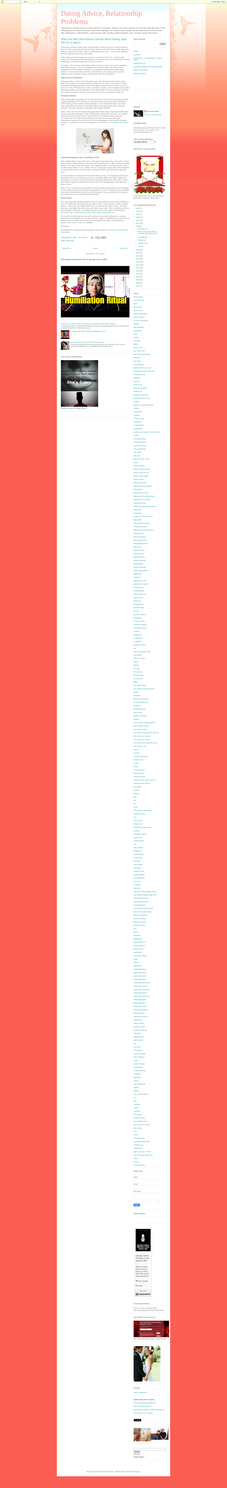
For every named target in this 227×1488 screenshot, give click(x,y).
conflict (136, 435)
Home (96, 248)
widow (136, 1158)
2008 (138, 283)
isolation (136, 790)
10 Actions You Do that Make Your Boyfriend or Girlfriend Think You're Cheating (88, 324)
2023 (138, 217)
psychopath (138, 952)
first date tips (138, 679)
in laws (136, 763)
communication (139, 425)
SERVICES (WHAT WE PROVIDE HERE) (148, 67)
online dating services (141, 902)
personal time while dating (142, 912)
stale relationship (139, 1084)
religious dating (139, 1023)
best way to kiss (139, 351)
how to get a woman (140, 729)
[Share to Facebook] (103, 237)
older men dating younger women (145, 891)
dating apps (70, 241)
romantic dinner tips (140, 1030)
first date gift (138, 672)
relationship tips (139, 1013)
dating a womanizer (140, 483)
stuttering (137, 1104)
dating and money (140, 503)
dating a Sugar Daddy (141, 476)
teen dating (137, 1114)
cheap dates (138, 412)
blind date (137, 358)
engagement (138, 635)
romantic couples (139, 1027)
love (135, 817)
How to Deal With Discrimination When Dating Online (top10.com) (92, 212)
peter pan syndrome (140, 915)
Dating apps (65, 47)
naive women (138, 864)
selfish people (138, 1040)
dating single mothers (141, 570)
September (142, 243)
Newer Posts (67, 248)
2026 (138, 208)
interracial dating (139, 776)
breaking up (138, 391)
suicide (136, 1108)
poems (136, 932)
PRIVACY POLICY (140, 74)
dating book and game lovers (143, 530)
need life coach (139, 871)
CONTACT (137, 55)
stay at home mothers (141, 1094)
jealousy (136, 793)
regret (136, 959)
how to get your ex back (142, 739)
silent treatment (139, 1057)
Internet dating (138, 773)
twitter (136, 1135)
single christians (139, 1064)
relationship (137, 966)
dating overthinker (140, 560)
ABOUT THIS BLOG (141, 70)
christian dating (139, 418)
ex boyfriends (138, 638)
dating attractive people (142, 523)
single (136, 1060)
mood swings (138, 858)
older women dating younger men (145, 895)
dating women (138, 597)
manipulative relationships (142, 827)
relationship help (139, 1003)
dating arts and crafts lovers (143, 516)
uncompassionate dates (142, 1141)
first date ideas (139, 675)
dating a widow (139, 479)
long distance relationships (143, 810)
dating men (137, 547)
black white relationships (142, 354)
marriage (137, 831)
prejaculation (138, 939)
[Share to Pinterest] (105, 237)
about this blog (139, 300)
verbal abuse (138, 1148)
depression (137, 601)
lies (135, 800)
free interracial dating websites (144, 689)
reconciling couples (140, 956)
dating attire (138, 520)
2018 (138, 253)
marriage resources (140, 834)
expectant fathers (140, 645)
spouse (136, 1081)
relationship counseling (141, 989)
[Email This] (96, 237)
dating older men (139, 557)
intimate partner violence (142, 783)
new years (137, 881)
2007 (138, 286)
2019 (138, 250)
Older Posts (124, 248)
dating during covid (140, 540)
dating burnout (138, 533)
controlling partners (140, 442)
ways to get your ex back (142, 1152)
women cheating (139, 1165)
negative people (139, 874)
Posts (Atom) (100, 254)
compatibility (138, 429)
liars (135, 797)
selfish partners (139, 1037)
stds (135, 1101)
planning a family (139, 925)
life (135, 804)
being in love (138, 347)
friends (136, 692)
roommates (137, 1033)
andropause (138, 331)
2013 (138, 268)
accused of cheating (140, 320)
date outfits (137, 452)
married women (139, 841)
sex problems (138, 1050)
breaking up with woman (142, 398)
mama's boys (138, 824)
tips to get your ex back (142, 1124)
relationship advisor (140, 976)
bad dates (137, 341)
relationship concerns (141, 986)
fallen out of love (139, 658)
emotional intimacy (140, 628)
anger (135, 334)
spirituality (137, 1077)
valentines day (139, 1145)
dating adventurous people (143, 486)
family (136, 662)
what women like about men (143, 1155)
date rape (137, 456)
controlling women (140, 445)
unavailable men (139, 1138)
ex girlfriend (138, 641)
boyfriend (137, 378)
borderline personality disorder (144, 371)
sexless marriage (139, 1054)
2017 (138, 256)
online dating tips (139, 905)
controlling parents (140, 439)
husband (136, 753)
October (141, 240)
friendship (137, 695)
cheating (136, 415)
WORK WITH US (139, 63)
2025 (138, 211)
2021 (138, 223)
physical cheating (140, 918)
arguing (136, 337)
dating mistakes (139, 550)
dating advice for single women (144, 496)
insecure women (139, 770)
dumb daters (138, 618)
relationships (138, 1020)
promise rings (138, 949)
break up (137, 381)
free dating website (140, 685)
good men (137, 706)
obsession (137, 888)
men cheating (138, 848)
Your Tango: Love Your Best (143, 1413)
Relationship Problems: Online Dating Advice (149, 1410)
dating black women (140, 526)
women (136, 1162)
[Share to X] (100, 237)
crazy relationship (140, 449)
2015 (138, 262)
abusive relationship (140, 314)
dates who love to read (141, 459)
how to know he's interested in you (145, 743)
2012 (138, 271)
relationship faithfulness (142, 996)
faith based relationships (142, 651)
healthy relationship (140, 716)
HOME (136, 51)
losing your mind (139, 814)
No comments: (83, 237)
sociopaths (137, 1074)
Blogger (137, 1472)
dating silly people (140, 567)
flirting (136, 682)
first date (137, 668)
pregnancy (137, 935)
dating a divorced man (141, 472)
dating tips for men (140, 581)
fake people (138, 655)
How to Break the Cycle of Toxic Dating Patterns (87, 342)
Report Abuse (139, 1213)
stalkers (136, 1087)
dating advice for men (141, 493)
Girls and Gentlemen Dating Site (145, 1403)
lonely (136, 807)
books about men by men (142, 368)
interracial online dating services (145, 780)
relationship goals (140, 999)
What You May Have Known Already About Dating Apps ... (148, 232)
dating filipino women (141, 543)
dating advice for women (142, 499)
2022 (138, 220)
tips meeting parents (141, 1121)
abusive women (139, 317)
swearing (137, 1111)
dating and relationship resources (145, 506)
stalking (136, 1091)
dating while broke (140, 594)
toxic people (138, 1128)
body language (139, 364)
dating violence (139, 587)
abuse (136, 304)
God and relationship (141, 702)
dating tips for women (141, 584)
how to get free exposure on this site (146, 733)
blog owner (137, 361)
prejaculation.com (140, 942)
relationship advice (140, 973)
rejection (136, 962)
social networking (139, 1070)
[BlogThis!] (98, 237)
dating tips (137, 577)
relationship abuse (140, 969)
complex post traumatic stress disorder (147, 432)
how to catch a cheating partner (144, 722)
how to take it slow (140, 746)
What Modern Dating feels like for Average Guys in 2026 (84, 259)
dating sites (138, 574)
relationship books (140, 979)
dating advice (138, 489)
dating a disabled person (142, 469)
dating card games (140, 537)
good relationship (139, 709)
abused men (138, 307)
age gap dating (139, 327)
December (141, 229)
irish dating (137, 787)
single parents (138, 1067)
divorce (136, 611)
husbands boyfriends (141, 756)
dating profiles (138, 564)
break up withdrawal (140, 388)
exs (135, 648)
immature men (138, 760)
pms (135, 929)
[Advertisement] (161, 83)
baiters (136, 344)
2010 (138, 277)
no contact (137, 885)
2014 (138, 265)
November (141, 237)
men (135, 844)
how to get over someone (142, 736)
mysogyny (137, 861)
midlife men (138, 851)
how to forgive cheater (141, 726)
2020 (138, 226)
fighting (136, 665)
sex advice (137, 1047)
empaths (137, 631)
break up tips (138, 385)
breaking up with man (141, 395)
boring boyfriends (139, 374)
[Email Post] (92, 237)
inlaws (136, 766)
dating (136, 462)
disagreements (139, 604)
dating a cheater (139, 466)
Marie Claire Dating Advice (143, 1406)
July (139, 246)
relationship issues (140, 1006)
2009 (138, 280)
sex (135, 1043)
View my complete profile (153, 114)
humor (136, 749)
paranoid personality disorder (143, 908)
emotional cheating (140, 624)
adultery (136, 324)
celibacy (136, 408)
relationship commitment (142, 983)
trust (135, 1131)
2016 (138, 259)
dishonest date (139, 608)
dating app (137, 510)
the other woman (139, 1118)
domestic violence (140, 614)
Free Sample (143, 1281)
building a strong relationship (143, 405)
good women (138, 712)
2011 (138, 274)
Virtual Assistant (153, 111)
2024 (138, 214)
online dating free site (141, 898)
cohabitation (138, 422)
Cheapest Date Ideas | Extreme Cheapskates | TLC (88, 331)
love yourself (138, 820)
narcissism (137, 868)
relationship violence (141, 1016)
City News (104, 190)
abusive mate (138, 310)
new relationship (139, 878)
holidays (136, 719)
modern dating (138, 854)
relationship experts (140, 993)
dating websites (139, 591)
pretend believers (139, 945)
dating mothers (139, 554)
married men (138, 837)
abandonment (138, 297)
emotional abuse (139, 621)
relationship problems (141, 1010)
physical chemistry (140, 922)
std (135, 1098)
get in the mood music (141, 699)
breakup (136, 401)
